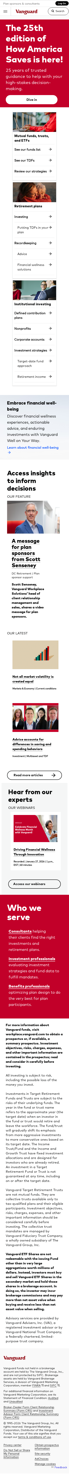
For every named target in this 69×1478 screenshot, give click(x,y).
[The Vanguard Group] (27, 12)
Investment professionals (32, 959)
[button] (5, 11)
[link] (55, 13)
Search (60, 11)
